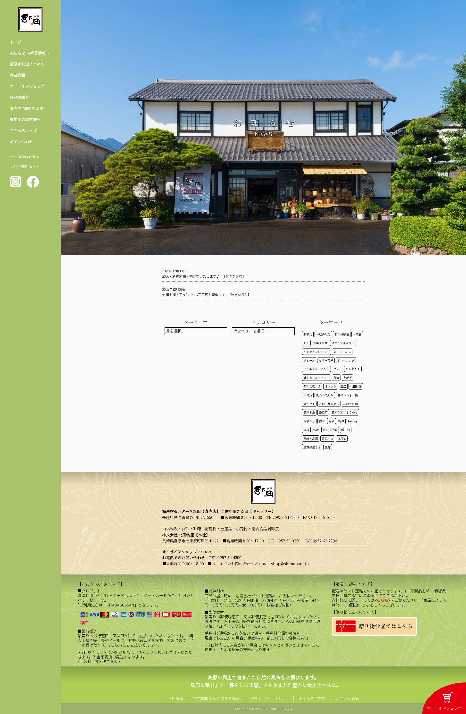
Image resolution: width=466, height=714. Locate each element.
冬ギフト (330, 386)
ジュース (309, 360)
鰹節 (328, 447)
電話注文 (327, 438)
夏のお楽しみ (324, 395)
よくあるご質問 (312, 698)
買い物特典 (330, 430)
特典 (341, 421)
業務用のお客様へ (25, 119)
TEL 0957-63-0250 (284, 541)
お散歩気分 (323, 334)
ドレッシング (346, 360)
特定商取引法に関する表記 (216, 698)
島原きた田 (350, 404)
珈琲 (306, 430)
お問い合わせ (21, 141)
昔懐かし (309, 421)
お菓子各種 (320, 343)
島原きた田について (27, 64)
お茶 (306, 343)
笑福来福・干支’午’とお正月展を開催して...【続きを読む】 (206, 294)
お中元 (307, 334)
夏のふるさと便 (347, 395)
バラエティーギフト (316, 369)
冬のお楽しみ (312, 386)
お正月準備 (341, 334)
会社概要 (175, 698)
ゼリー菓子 (326, 360)
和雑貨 (307, 395)
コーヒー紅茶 (342, 351)
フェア (337, 369)
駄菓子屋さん (312, 447)
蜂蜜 (316, 430)
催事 (336, 377)
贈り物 (345, 430)
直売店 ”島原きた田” (27, 108)
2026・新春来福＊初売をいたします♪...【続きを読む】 (204, 276)
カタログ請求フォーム (24, 166)
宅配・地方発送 (329, 404)
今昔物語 (17, 75)
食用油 (341, 438)
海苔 (331, 421)
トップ (15, 42)
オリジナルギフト (343, 343)
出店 (343, 386)
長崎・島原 (310, 438)
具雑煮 (347, 377)
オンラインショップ (27, 86)
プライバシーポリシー (269, 698)
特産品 (352, 421)
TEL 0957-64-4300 (282, 517)
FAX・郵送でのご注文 (24, 157)
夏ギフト (309, 404)
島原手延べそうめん (345, 412)
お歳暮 (357, 334)
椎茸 (322, 421)
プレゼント (353, 369)
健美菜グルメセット (316, 377)
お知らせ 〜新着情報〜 (30, 53)
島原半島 (309, 412)
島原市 (323, 412)
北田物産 (356, 386)
